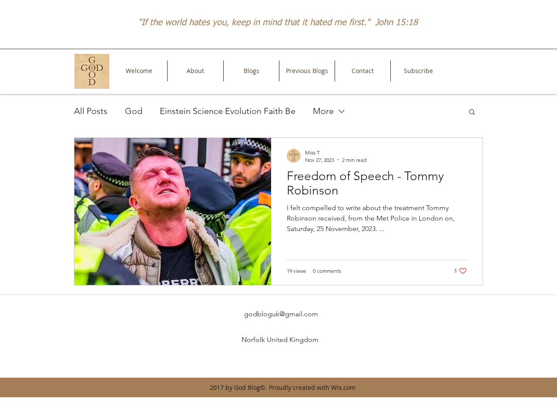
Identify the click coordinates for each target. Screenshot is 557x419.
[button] (472, 112)
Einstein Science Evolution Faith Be (227, 111)
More (323, 111)
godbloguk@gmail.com (281, 314)
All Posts (90, 111)
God (133, 111)
